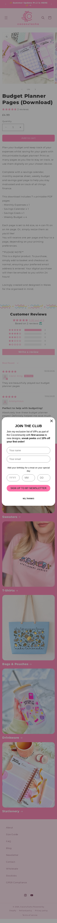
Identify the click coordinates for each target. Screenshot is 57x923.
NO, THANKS (28, 499)
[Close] (51, 421)
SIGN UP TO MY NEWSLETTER (28, 488)
